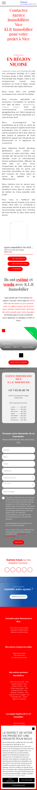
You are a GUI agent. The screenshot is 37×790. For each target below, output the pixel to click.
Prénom (7, 450)
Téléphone (7, 471)
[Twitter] (30, 569)
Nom (5, 457)
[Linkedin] (24, 569)
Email (6, 464)
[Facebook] (7, 569)
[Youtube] (12, 569)
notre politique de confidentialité (13, 776)
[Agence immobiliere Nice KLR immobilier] (28, 3)
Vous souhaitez (7, 483)
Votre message (9, 492)
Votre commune (10, 478)
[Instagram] (18, 569)
